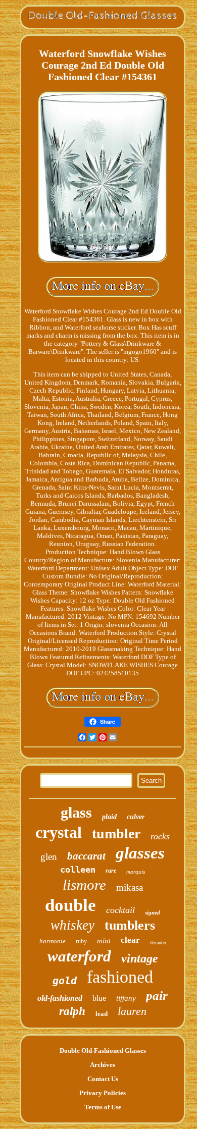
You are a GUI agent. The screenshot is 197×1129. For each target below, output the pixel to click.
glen (48, 856)
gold (65, 981)
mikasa (129, 887)
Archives (102, 1064)
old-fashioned (59, 998)
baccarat (86, 856)
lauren (132, 1011)
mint (104, 941)
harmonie (52, 941)
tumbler (116, 833)
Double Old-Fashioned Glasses (103, 1050)
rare (111, 870)
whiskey (72, 925)
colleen (77, 870)
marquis (135, 872)
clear (130, 940)
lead (101, 1013)
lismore (84, 885)
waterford (79, 956)
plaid (109, 817)
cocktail (120, 910)
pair (157, 995)
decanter (158, 942)
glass (76, 812)
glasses (140, 853)
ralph (72, 1011)
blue (99, 998)
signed (152, 912)
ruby (81, 941)
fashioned (120, 976)
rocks (160, 836)
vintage (139, 958)
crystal (58, 832)
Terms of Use (102, 1107)
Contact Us (102, 1079)
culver (135, 817)
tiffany (126, 998)
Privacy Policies (102, 1093)
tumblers (130, 925)
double (70, 905)
